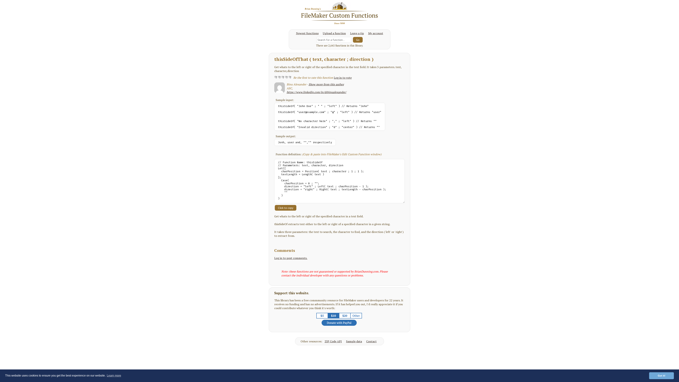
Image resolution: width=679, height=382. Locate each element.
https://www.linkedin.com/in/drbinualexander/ (316, 92)
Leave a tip (357, 33)
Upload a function (334, 33)
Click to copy (285, 208)
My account (375, 33)
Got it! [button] (661, 375)
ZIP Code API (333, 341)
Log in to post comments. (290, 258)
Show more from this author (326, 84)
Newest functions (307, 33)
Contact (371, 341)
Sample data (354, 341)
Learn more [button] (114, 375)
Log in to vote (343, 78)
